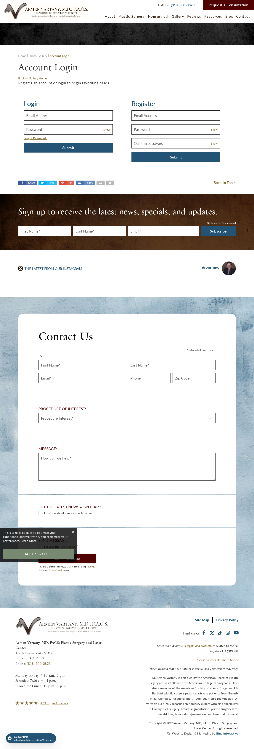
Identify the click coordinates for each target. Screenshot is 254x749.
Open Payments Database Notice (217, 660)
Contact (243, 16)
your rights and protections (198, 646)
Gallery (178, 16)
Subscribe (218, 231)
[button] (66, 183)
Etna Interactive (227, 733)
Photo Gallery (37, 56)
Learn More (28, 541)
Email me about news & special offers (68, 513)
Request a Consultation (228, 4)
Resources (213, 16)
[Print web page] (101, 183)
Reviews (194, 16)
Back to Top (223, 183)
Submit (68, 147)
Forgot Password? (35, 138)
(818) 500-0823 (39, 663)
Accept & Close (38, 554)
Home (22, 56)
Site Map (202, 619)
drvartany (210, 267)
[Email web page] (110, 183)
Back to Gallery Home (32, 78)
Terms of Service (56, 570)
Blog (229, 16)
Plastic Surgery (132, 16)
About (110, 16)
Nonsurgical (158, 16)
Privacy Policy (227, 619)
